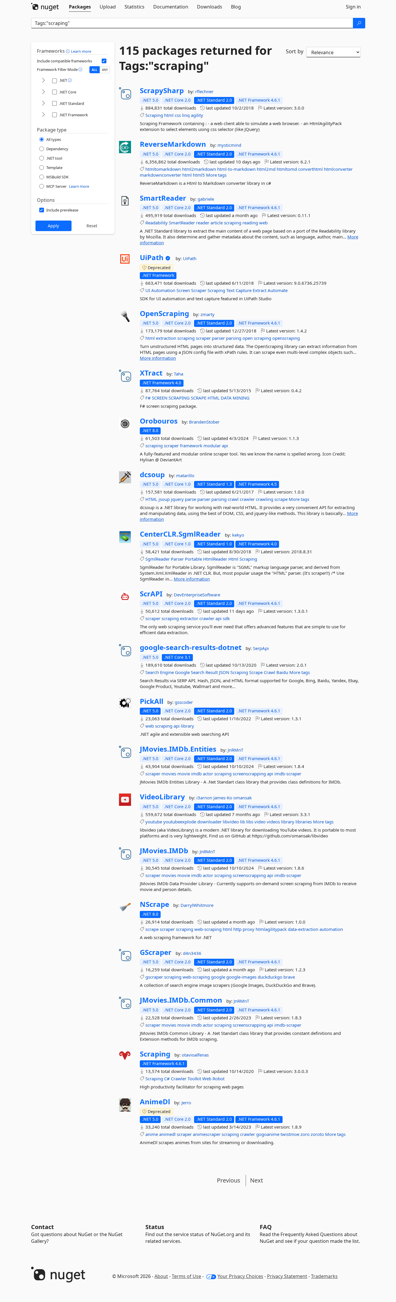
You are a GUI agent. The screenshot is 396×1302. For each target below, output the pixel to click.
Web (206, 1078)
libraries (303, 822)
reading (250, 223)
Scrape (256, 672)
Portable (193, 559)
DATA (226, 398)
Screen (183, 290)
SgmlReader (157, 559)
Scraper (198, 290)
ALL (94, 70)
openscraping (286, 338)
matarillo (185, 475)
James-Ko (223, 798)
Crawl (269, 672)
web (263, 223)
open (247, 338)
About (161, 1276)
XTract (151, 373)
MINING (241, 398)
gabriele (206, 199)
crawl (233, 499)
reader (202, 223)
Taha (178, 374)
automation (331, 929)
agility (197, 115)
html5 (199, 175)
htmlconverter (338, 169)
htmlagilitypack (271, 929)
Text (230, 290)
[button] (68, 51)
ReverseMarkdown (173, 144)
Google (182, 672)
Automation (163, 290)
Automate (278, 290)
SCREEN (159, 398)
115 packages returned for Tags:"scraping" (195, 58)
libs (249, 822)
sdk (226, 618)
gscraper (154, 977)
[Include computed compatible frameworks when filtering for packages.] (104, 61)
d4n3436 (192, 953)
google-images (241, 977)
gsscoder (184, 702)
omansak (242, 798)
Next (256, 1180)
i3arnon (204, 798)
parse (190, 499)
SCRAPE (198, 398)
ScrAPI (151, 594)
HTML (214, 398)
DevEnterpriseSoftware (197, 595)
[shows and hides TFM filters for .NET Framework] (43, 115)
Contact (42, 1227)
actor (208, 774)
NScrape (154, 904)
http (237, 929)
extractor (189, 618)
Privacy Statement (287, 1276)
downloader (209, 822)
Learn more (81, 51)
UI (147, 290)
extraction (166, 338)
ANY (105, 70)
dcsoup (152, 474)
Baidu (282, 672)
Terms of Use (186, 1276)
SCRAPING (179, 398)
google (218, 977)
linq (186, 115)
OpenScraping (164, 313)
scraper (203, 338)
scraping (232, 223)
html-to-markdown (236, 169)
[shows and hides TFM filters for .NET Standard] (43, 103)
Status (154, 1227)
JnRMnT (235, 750)
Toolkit (194, 1078)
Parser (177, 559)
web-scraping (208, 929)
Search (152, 672)
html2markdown (199, 169)
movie (183, 774)
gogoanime (267, 1134)
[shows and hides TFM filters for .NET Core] (43, 92)
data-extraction (303, 929)
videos (273, 822)
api (225, 445)
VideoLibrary (162, 797)
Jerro (186, 1102)
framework (191, 445)
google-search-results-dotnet (191, 647)
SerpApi (261, 648)
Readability (156, 223)
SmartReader (163, 198)
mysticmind (229, 145)
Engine (167, 672)
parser (218, 338)
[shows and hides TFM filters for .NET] (43, 80)
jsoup (164, 499)
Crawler (178, 1078)
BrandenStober (204, 422)
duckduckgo (270, 977)
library (187, 726)
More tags (216, 175)
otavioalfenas (195, 1055)
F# (148, 398)
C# (167, 1078)
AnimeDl (155, 1101)
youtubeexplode (179, 822)
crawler (247, 499)
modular (212, 445)
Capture (243, 290)
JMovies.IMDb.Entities (178, 749)
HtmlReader (215, 559)
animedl (167, 1134)
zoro (305, 1134)
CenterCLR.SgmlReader (180, 534)
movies (169, 774)
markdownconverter (160, 175)
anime (151, 1134)
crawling (264, 499)
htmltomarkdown (163, 169)
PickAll (151, 701)
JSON (224, 672)
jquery (177, 499)
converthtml (310, 169)
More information (158, 358)
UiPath (152, 257)
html (169, 115)
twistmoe (290, 1134)
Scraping (154, 115)
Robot (219, 1078)
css (178, 115)
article (216, 223)
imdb (196, 774)
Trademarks (324, 1276)
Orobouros (159, 421)
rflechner (204, 91)
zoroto (317, 1134)
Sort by (294, 51)
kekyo (238, 535)
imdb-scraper (287, 774)
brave (289, 977)
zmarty (207, 314)
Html (233, 559)
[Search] (359, 23)
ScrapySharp (162, 90)
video (260, 822)
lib (242, 822)
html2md (266, 169)
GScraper (155, 952)
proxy (248, 929)
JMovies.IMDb (164, 850)
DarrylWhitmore (197, 905)
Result (211, 672)
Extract (259, 290)
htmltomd (287, 169)
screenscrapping (249, 774)
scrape (281, 499)
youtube (153, 822)
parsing (233, 338)
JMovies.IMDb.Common (181, 1000)
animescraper (206, 1134)
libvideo (231, 822)
